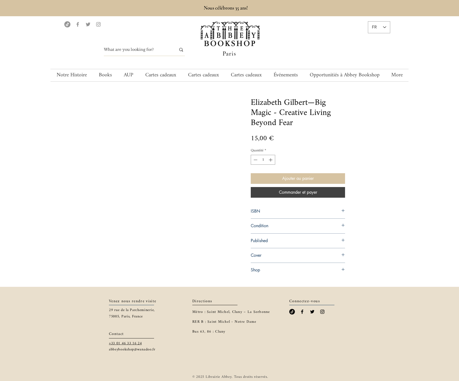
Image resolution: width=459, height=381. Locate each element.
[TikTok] (67, 24)
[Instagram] (98, 24)
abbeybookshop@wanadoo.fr (132, 349)
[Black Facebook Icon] (302, 311)
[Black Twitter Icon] (312, 311)
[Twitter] (88, 24)
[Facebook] (78, 24)
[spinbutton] (263, 159)
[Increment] (271, 159)
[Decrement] (255, 159)
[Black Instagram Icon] (322, 311)
